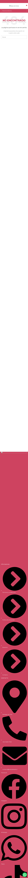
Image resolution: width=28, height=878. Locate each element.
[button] (24, 874)
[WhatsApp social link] (15, 1)
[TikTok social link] (17, 1)
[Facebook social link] (11, 1)
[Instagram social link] (13, 1)
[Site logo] (14, 6)
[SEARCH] (25, 10)
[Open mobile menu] (1, 5)
